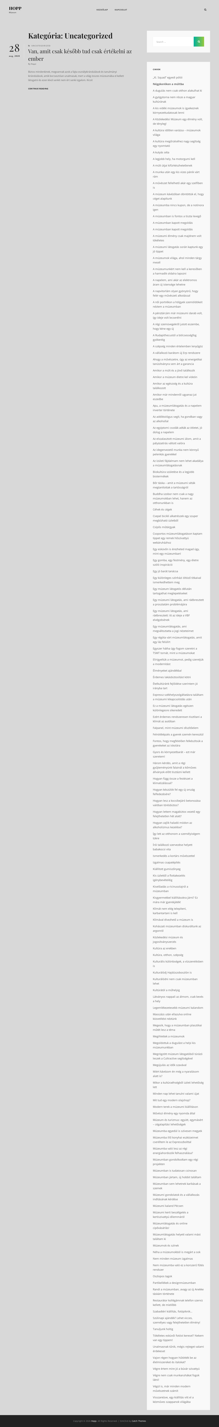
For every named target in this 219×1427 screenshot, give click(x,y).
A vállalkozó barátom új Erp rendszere (176, 353)
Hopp (15, 8)
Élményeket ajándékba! (167, 670)
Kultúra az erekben (164, 948)
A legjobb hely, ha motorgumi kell (174, 159)
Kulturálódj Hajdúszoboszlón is (172, 972)
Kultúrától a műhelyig (166, 990)
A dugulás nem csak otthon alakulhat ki (177, 90)
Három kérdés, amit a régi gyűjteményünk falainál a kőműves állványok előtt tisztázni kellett (174, 767)
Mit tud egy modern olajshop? (171, 1100)
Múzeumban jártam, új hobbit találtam (177, 1177)
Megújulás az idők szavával (170, 1065)
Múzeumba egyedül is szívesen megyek (177, 1131)
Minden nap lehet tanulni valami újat (176, 1093)
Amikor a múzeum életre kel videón (175, 377)
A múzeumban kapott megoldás (173, 223)
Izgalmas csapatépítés (166, 862)
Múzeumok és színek (166, 1245)
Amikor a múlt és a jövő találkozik (174, 370)
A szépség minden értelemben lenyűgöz (178, 346)
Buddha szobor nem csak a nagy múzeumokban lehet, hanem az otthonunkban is (173, 498)
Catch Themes (139, 1421)
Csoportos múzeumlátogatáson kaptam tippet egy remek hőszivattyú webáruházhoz (177, 538)
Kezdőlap (102, 9)
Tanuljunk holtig (163, 1329)
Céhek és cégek (162, 509)
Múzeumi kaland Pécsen (168, 1206)
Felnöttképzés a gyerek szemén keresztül (178, 734)
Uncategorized (41, 45)
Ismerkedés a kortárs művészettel (174, 856)
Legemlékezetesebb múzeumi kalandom (178, 1007)
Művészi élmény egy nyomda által (174, 1113)
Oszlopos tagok (162, 1276)
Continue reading (38, 88)
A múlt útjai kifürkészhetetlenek (172, 165)
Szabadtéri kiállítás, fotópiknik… (172, 1311)
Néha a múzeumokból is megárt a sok (176, 1252)
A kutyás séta (161, 152)
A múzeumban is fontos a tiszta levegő (177, 216)
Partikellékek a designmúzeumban (174, 1283)
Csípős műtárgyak (164, 527)
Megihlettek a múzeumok (168, 1036)
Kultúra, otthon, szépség (168, 955)
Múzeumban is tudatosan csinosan (175, 1170)
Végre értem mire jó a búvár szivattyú (176, 1368)
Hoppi (33, 64)
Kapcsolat (121, 9)
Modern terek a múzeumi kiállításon (175, 1107)
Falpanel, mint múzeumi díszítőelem (175, 728)
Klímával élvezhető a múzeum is (173, 919)
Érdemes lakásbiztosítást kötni (172, 677)
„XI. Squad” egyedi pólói (167, 77)
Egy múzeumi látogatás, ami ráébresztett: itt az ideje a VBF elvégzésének (171, 615)
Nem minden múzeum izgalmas (173, 1258)
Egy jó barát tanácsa (165, 571)
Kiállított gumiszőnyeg (167, 869)
